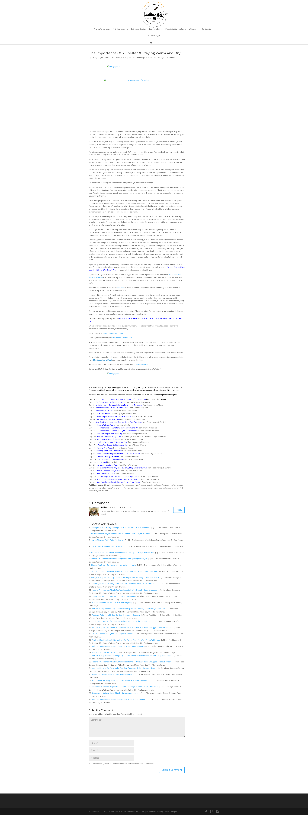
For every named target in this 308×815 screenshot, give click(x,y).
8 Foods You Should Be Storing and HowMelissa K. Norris (113, 565)
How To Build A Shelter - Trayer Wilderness (107, 546)
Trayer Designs (170, 811)
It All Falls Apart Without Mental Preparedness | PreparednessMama (118, 699)
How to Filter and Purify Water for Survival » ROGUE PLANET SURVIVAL (119, 680)
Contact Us (206, 29)
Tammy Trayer (97, 57)
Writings (192, 29)
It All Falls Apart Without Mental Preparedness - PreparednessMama (118, 646)
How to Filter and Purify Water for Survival (107, 540)
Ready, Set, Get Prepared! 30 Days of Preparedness (112, 674)
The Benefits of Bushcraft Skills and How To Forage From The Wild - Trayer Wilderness (126, 640)
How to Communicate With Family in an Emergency (112, 602)
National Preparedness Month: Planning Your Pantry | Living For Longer (119, 559)
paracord (120, 287)
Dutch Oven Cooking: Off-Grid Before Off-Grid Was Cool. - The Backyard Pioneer (123, 621)
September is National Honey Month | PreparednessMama (115, 693)
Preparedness (151, 57)
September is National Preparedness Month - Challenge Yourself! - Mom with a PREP (125, 687)
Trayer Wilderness (101, 29)
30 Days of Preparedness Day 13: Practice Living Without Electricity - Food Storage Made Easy (128, 609)
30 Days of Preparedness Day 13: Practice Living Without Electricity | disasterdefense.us (125, 577)
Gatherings (141, 57)
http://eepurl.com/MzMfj (102, 360)
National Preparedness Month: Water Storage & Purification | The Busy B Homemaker (125, 571)
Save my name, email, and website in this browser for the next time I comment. (123, 764)
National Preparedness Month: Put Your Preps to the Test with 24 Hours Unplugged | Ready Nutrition (131, 627)
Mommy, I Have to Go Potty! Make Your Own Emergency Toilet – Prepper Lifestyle (124, 668)
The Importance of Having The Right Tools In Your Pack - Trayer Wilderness (120, 527)
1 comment (170, 57)
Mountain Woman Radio (175, 29)
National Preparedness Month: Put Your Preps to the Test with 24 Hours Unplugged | (125, 590)
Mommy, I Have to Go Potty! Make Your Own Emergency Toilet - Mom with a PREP (124, 584)
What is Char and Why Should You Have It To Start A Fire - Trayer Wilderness (121, 534)
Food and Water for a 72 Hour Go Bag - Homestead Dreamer (116, 615)
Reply (179, 509)
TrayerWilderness (143, 364)
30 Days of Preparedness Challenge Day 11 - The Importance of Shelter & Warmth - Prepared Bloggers (132, 655)
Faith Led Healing (138, 29)
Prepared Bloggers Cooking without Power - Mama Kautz (114, 596)
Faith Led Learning (120, 29)
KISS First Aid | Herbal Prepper (104, 652)
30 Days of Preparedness (126, 57)
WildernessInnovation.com (113, 333)
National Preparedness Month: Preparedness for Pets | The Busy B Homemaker (122, 552)
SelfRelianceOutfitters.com (121, 338)
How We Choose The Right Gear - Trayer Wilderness (112, 634)
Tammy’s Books (155, 29)
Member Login (154, 36)
